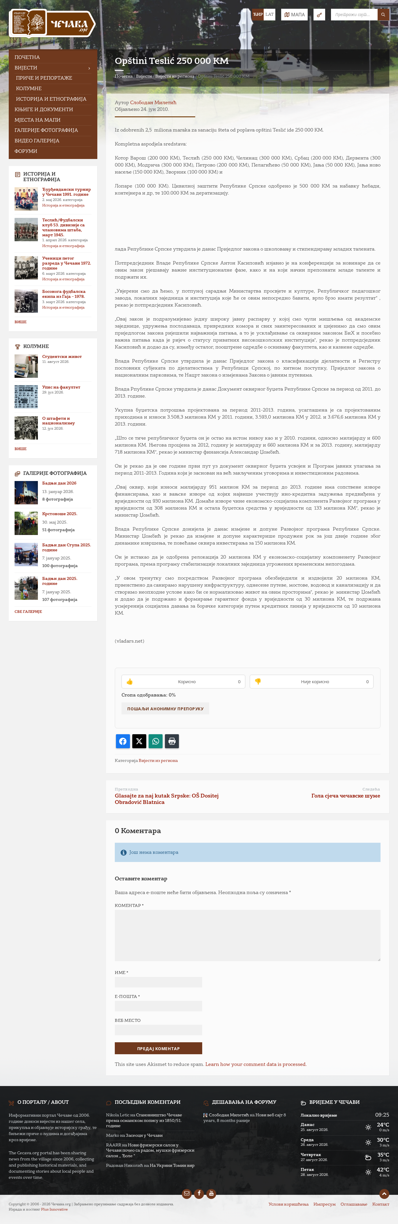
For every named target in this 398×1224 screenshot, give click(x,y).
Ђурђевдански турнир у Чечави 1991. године (66, 192)
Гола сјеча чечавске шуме (345, 796)
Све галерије (28, 612)
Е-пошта (127, 997)
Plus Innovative (54, 1209)
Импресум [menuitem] (325, 1204)
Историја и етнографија (63, 205)
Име (121, 973)
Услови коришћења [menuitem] (289, 1204)
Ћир (258, 15)
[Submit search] (383, 14)
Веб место (128, 1021)
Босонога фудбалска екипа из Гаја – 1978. (64, 294)
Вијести (144, 76)
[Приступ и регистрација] (319, 14)
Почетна (124, 76)
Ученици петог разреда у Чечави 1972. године (66, 263)
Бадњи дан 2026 (59, 483)
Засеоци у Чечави (144, 1136)
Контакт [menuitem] (380, 1204)
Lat (269, 15)
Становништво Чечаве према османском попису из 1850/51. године (144, 1120)
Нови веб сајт (269, 1115)
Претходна (126, 789)
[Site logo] (52, 25)
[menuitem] (53, 58)
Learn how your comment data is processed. (256, 1064)
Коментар (129, 906)
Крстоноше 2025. (60, 514)
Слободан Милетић (153, 103)
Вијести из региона (174, 76)
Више (21, 322)
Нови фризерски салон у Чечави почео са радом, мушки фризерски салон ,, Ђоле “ (150, 1150)
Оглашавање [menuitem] (354, 1204)
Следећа (371, 789)
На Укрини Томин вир (172, 1166)
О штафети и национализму (58, 421)
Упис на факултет (61, 387)
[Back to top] (384, 1194)
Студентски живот (62, 357)
